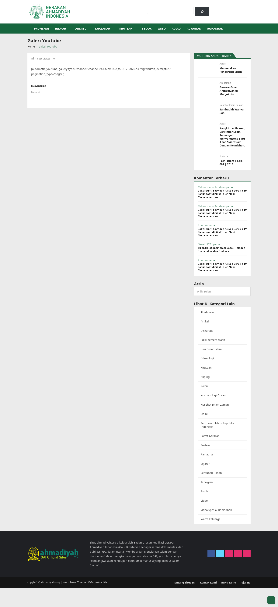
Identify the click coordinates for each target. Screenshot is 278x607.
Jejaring (246, 582)
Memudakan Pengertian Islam (231, 70)
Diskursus (207, 330)
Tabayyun (207, 482)
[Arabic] (222, 9)
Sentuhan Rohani (212, 473)
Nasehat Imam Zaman (231, 105)
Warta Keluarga (211, 519)
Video (162, 28)
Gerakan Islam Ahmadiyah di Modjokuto (229, 91)
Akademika (225, 82)
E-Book (146, 28)
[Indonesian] (217, 9)
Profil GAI (41, 28)
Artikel (80, 28)
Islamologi (207, 358)
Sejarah (205, 463)
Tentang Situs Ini (184, 582)
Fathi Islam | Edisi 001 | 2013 (231, 162)
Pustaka (224, 156)
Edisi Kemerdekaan (213, 340)
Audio (176, 28)
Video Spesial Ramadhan (216, 510)
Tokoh (204, 491)
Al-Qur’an (194, 28)
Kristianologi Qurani (213, 395)
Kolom (205, 386)
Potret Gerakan (210, 436)
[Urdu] (232, 9)
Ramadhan (215, 28)
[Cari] (202, 11)
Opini (204, 414)
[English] (227, 9)
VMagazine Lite (97, 582)
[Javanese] (237, 9)
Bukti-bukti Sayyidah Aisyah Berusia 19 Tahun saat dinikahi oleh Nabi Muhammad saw (222, 194)
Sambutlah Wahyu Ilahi (232, 111)
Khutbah (125, 28)
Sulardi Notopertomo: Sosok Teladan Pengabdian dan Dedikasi (221, 249)
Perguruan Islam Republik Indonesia (217, 425)
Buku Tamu (228, 582)
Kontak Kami (208, 582)
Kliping (205, 377)
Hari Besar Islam (211, 349)
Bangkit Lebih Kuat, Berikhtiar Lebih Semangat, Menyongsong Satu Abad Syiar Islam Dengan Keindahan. (232, 137)
